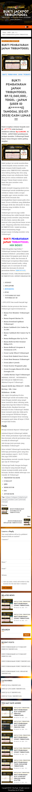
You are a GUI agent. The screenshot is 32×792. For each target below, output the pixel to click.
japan (16, 499)
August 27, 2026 (19, 768)
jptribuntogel (22, 499)
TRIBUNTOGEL (20, 270)
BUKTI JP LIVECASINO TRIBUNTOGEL (14, 689)
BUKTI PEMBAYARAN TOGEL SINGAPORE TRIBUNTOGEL (20, 764)
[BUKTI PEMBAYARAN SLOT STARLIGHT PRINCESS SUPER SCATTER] (7, 777)
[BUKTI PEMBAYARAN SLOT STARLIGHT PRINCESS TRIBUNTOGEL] (7, 712)
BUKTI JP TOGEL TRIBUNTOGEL (10, 41)
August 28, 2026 (19, 607)
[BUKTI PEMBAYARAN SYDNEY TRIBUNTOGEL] (7, 604)
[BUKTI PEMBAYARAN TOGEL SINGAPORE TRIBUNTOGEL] (7, 764)
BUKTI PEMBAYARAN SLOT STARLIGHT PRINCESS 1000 (20, 725)
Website (4, 575)
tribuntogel (4, 502)
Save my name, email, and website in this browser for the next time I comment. (16, 583)
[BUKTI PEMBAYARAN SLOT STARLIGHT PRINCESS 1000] (7, 725)
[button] (30, 27)
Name (4, 562)
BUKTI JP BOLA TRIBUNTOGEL (11, 685)
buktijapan (8, 497)
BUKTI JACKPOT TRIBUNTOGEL (16, 13)
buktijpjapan (14, 497)
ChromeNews (12, 790)
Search (6, 629)
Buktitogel (4, 499)
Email (4, 568)
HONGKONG (9, 289)
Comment (5, 539)
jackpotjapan (11, 499)
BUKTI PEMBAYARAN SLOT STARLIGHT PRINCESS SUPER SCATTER (20, 777)
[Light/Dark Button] (26, 27)
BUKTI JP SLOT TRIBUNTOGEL (11, 692)
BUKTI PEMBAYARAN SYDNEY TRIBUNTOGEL (21, 604)
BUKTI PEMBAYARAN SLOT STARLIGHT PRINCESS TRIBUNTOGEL (20, 712)
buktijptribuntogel (23, 497)
